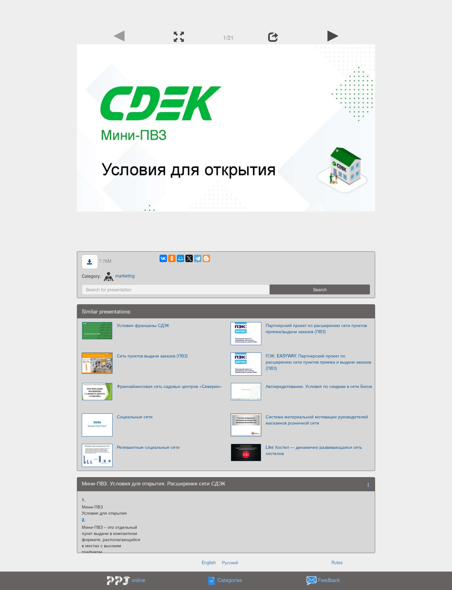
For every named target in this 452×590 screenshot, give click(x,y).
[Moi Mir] (180, 258)
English (209, 562)
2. (83, 519)
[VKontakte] (163, 258)
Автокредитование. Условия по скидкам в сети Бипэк (319, 386)
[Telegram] (197, 258)
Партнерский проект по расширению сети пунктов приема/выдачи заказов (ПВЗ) (316, 328)
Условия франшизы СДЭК (143, 325)
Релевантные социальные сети (148, 447)
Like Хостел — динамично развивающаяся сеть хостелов (314, 450)
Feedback (329, 580)
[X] (189, 258)
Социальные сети (135, 416)
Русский (230, 562)
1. (83, 499)
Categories (229, 580)
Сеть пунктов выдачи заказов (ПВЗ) (152, 356)
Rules (337, 562)
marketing (125, 276)
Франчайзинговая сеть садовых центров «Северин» (169, 386)
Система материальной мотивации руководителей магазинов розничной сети (317, 419)
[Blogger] (206, 258)
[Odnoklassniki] (172, 258)
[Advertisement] (226, 14)
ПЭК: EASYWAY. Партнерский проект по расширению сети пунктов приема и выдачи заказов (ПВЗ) (318, 362)
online (138, 580)
